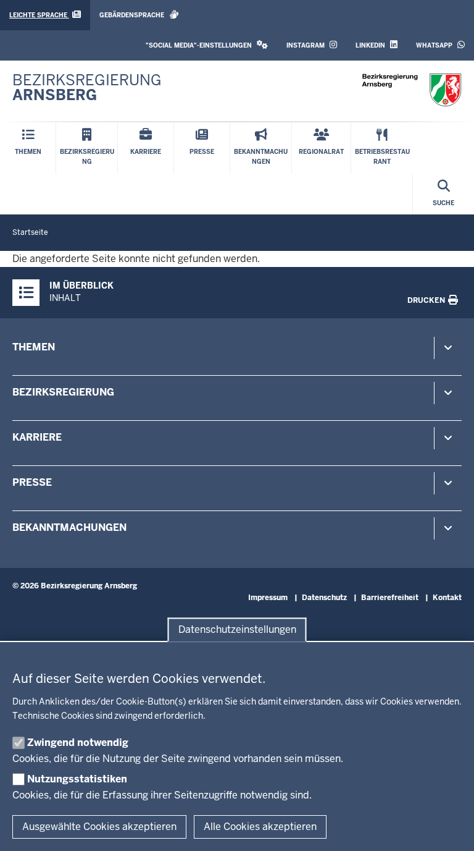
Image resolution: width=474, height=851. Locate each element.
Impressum (268, 598)
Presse (32, 482)
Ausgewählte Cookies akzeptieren (99, 826)
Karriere (37, 437)
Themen (33, 347)
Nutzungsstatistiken (77, 779)
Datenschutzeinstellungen (237, 629)
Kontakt (447, 598)
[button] (206, 45)
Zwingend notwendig (77, 742)
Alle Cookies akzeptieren (260, 826)
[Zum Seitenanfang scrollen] (449, 828)
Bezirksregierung (63, 392)
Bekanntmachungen (69, 527)
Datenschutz (324, 598)
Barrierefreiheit (389, 598)
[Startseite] (412, 90)
